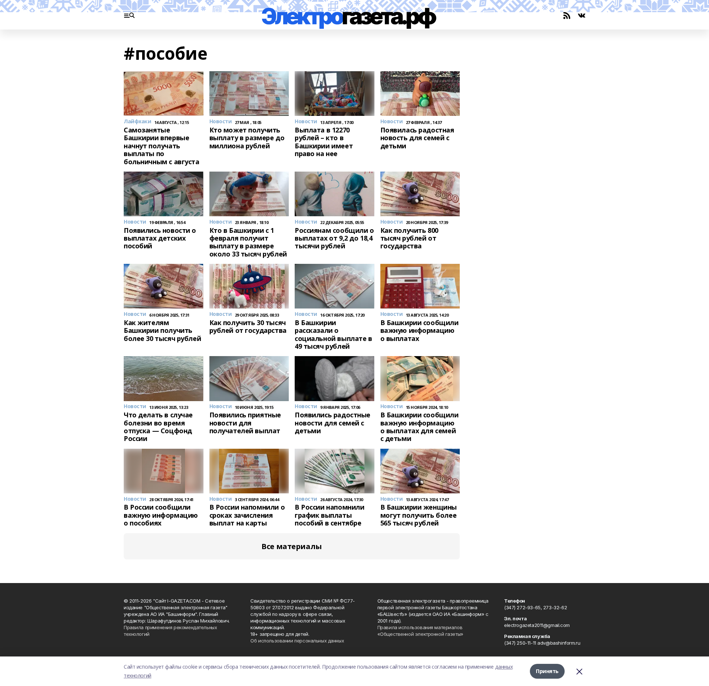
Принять (547, 671)
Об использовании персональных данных (297, 641)
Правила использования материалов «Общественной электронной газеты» (420, 630)
